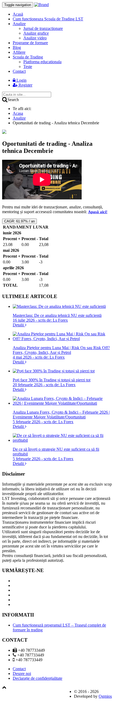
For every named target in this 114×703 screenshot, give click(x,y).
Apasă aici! (97, 212)
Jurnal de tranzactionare (43, 28)
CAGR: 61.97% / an (19, 221)
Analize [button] (19, 23)
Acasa (18, 113)
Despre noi (22, 673)
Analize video (35, 38)
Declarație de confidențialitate (37, 678)
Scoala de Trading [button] (28, 57)
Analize (19, 118)
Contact (19, 71)
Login (21, 80)
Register (24, 85)
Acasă (18, 14)
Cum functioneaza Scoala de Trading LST (48, 19)
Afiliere (19, 52)
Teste (27, 66)
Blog (17, 47)
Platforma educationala (42, 62)
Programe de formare (30, 42)
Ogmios (105, 696)
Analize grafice (36, 33)
